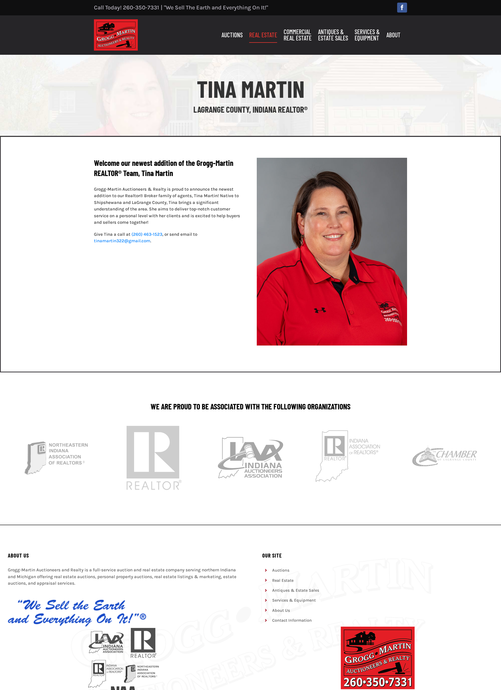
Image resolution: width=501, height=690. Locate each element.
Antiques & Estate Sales (295, 590)
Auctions (280, 570)
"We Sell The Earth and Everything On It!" (216, 7)
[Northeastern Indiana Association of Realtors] (56, 427)
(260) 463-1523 (147, 234)
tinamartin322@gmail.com (122, 240)
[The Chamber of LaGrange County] (444, 427)
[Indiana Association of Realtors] (347, 427)
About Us (281, 610)
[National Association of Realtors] (153, 427)
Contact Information (292, 620)
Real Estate (283, 580)
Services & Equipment (294, 600)
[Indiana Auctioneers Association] (250, 427)
